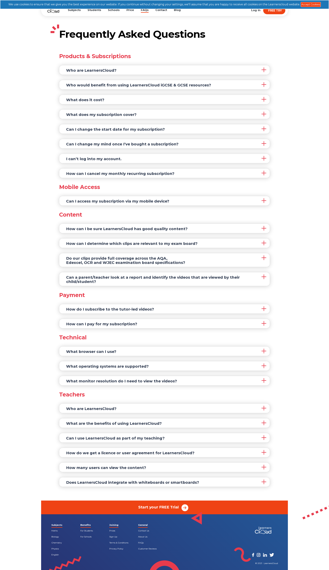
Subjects (74, 10)
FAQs (145, 10)
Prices (112, 530)
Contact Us (143, 530)
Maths (54, 530)
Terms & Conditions (118, 542)
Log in (255, 10)
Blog (177, 10)
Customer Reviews (147, 548)
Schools (114, 10)
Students (94, 10)
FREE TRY (275, 10)
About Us (142, 536)
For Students (86, 530)
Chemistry (56, 542)
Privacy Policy (116, 548)
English (55, 554)
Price (130, 10)
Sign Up (113, 536)
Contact (161, 10)
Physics (55, 548)
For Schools (86, 536)
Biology (55, 536)
